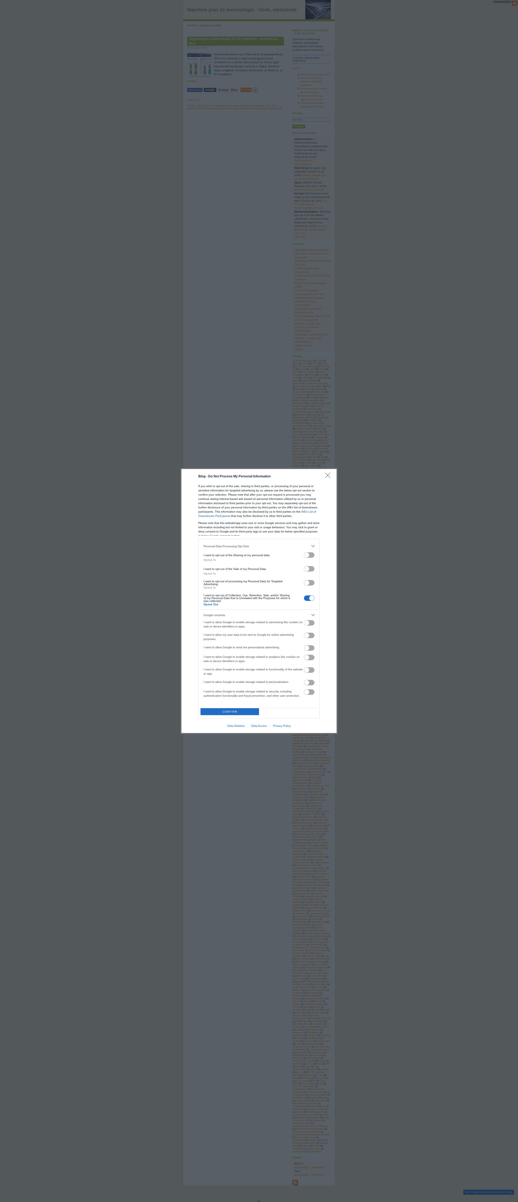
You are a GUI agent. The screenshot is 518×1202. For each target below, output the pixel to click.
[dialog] (259, 601)
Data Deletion (236, 725)
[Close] (329, 476)
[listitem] (259, 546)
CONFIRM (229, 711)
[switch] (309, 555)
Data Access (259, 725)
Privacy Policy (282, 725)
